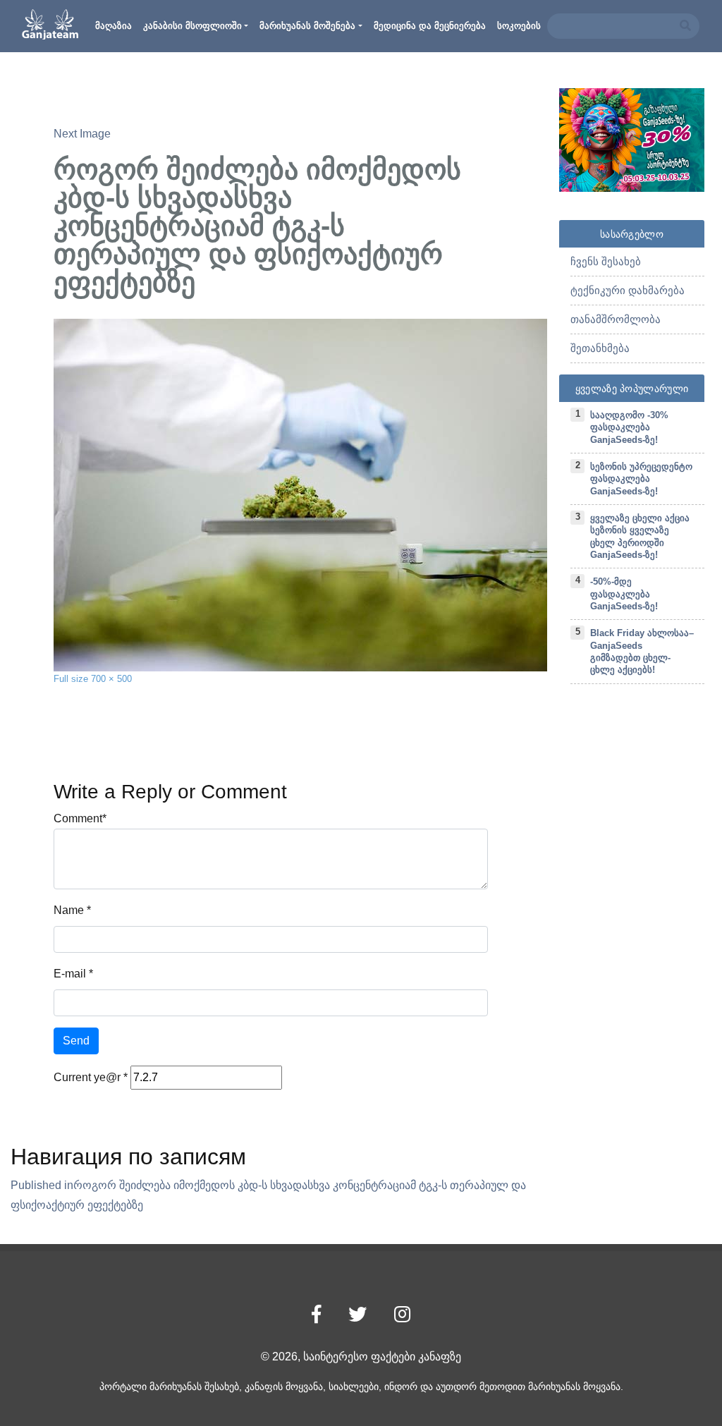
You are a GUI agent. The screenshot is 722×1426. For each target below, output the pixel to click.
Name (69, 910)
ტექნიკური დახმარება (627, 290)
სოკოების (519, 25)
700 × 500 (111, 679)
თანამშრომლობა (615, 319)
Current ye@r (91, 1077)
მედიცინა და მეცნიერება (430, 25)
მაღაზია (113, 25)
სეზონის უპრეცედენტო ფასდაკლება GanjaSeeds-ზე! (641, 478)
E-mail (70, 974)
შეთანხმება (600, 348)
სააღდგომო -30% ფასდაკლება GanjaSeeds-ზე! (629, 427)
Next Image (82, 134)
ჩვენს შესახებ (605, 261)
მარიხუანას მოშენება (307, 25)
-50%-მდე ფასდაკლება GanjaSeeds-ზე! (624, 593)
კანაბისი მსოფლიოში (192, 25)
